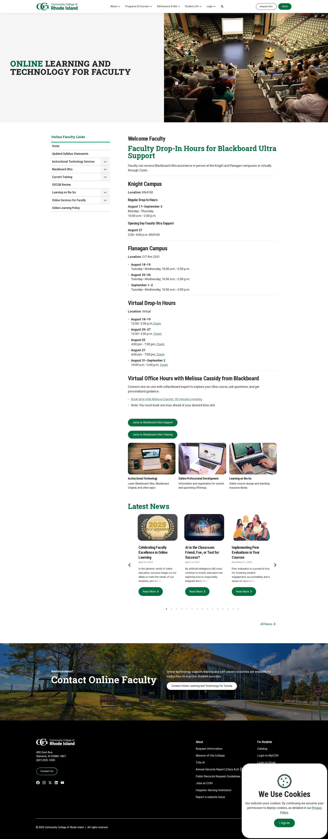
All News (266, 624)
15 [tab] (238, 609)
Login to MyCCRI (268, 755)
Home (55, 146)
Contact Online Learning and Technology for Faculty (202, 685)
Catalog (262, 748)
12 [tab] (222, 609)
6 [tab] (192, 609)
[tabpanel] (157, 556)
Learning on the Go (64, 192)
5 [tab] (187, 609)
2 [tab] (171, 609)
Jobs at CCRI (204, 783)
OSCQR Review (61, 184)
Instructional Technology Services (73, 161)
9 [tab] (207, 609)
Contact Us (46, 771)
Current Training (62, 177)
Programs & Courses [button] (137, 6)
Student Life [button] (192, 6)
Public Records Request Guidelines (218, 776)
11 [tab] (217, 609)
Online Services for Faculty (69, 200)
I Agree (284, 823)
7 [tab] (197, 609)
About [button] (113, 6)
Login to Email (266, 762)
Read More (149, 591)
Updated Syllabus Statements (70, 153)
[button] (222, 6)
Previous (129, 565)
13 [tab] (228, 609)
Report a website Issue (210, 797)
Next (275, 565)
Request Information (209, 748)
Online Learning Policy (66, 208)
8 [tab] (202, 609)
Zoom (160, 344)
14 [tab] (233, 609)
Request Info (266, 6)
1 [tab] (166, 609)
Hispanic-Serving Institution (213, 790)
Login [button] (210, 6)
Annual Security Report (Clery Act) (217, 769)
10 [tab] (212, 609)
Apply (285, 6)
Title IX (200, 762)
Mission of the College (210, 755)
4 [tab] (181, 609)
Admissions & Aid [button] (167, 6)
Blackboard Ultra (62, 169)
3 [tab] (176, 609)
